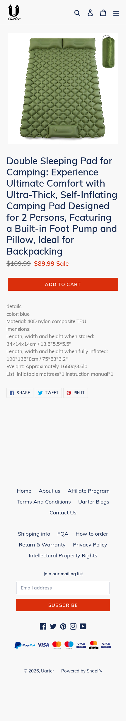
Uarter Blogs (93, 501)
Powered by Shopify (81, 671)
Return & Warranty (42, 544)
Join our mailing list (63, 574)
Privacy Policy (90, 544)
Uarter (47, 671)
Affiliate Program (89, 490)
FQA (62, 533)
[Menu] (116, 12)
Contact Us (63, 512)
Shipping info (34, 533)
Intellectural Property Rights (63, 555)
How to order (92, 533)
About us (49, 490)
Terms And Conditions (44, 501)
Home (24, 490)
